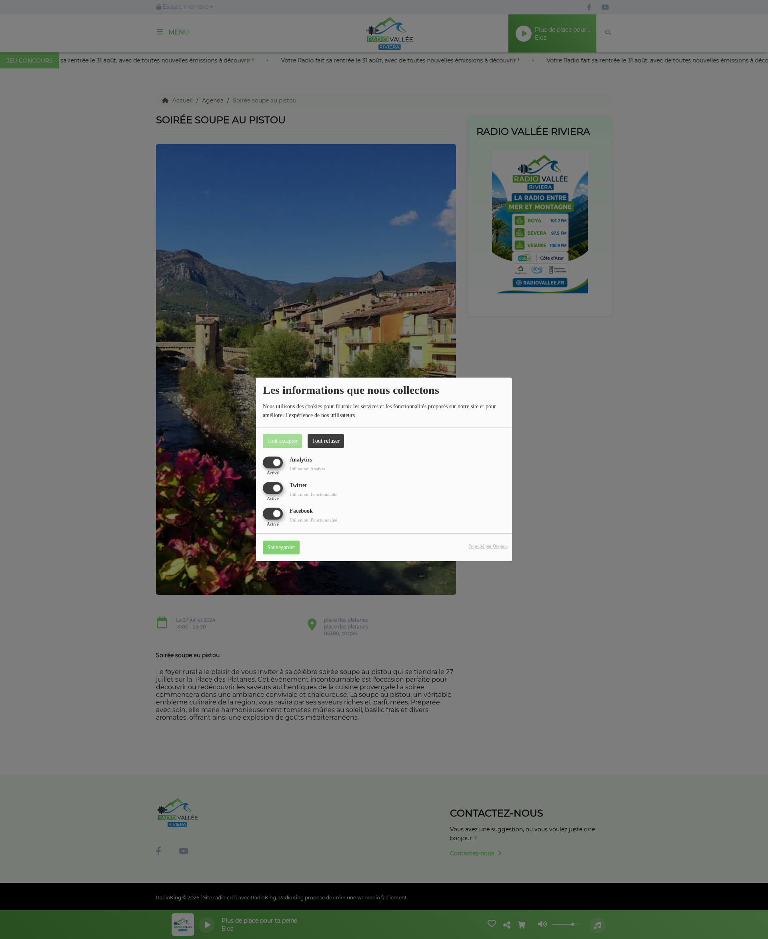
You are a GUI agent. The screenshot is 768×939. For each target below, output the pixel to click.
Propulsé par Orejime (488, 546)
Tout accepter (282, 441)
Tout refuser (326, 441)
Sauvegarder (281, 548)
